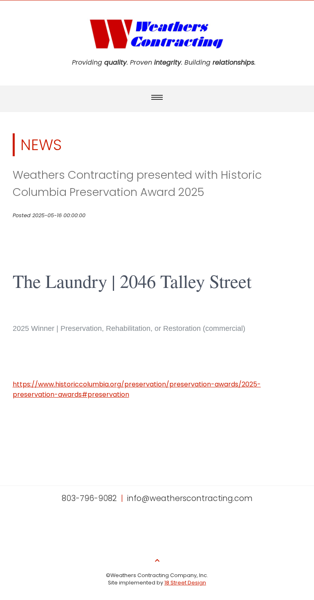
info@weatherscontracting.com (190, 498)
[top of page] (157, 560)
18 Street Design (185, 582)
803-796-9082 (89, 498)
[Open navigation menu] (157, 97)
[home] (157, 52)
